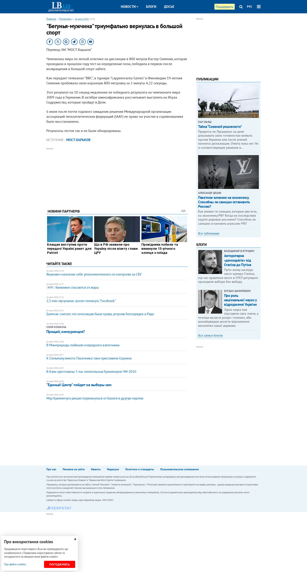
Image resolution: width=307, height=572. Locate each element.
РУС (249, 7)
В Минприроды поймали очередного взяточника (83, 345)
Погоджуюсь (59, 564)
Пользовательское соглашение (179, 469)
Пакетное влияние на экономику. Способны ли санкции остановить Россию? (224, 202)
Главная (51, 19)
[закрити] (75, 539)
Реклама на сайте (74, 469)
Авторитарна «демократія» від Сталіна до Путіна (237, 260)
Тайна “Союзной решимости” (220, 126)
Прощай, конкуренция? (65, 331)
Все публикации (208, 233)
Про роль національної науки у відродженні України (240, 300)
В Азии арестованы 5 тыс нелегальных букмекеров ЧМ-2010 (91, 371)
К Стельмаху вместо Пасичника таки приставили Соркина (89, 358)
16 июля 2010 (81, 19)
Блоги (151, 6)
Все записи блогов (210, 335)
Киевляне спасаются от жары (73, 287)
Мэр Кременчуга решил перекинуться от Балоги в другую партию (94, 398)
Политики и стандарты (139, 469)
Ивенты (96, 469)
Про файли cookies (15, 564)
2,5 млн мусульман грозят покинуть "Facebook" (81, 300)
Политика (65, 19)
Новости (128, 6)
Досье (169, 6)
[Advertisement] (117, 176)
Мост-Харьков (78, 140)
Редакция (113, 469)
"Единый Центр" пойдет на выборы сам (79, 384)
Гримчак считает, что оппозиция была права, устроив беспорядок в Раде (100, 314)
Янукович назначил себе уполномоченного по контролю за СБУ (93, 274)
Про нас (51, 469)
